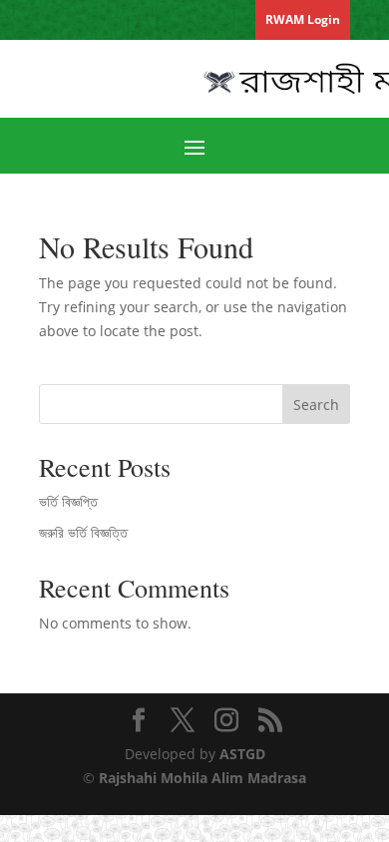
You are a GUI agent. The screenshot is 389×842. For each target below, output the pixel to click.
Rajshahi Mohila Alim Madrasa (202, 777)
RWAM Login (302, 19)
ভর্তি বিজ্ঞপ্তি (68, 501)
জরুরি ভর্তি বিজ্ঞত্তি (83, 532)
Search (316, 404)
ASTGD (242, 753)
